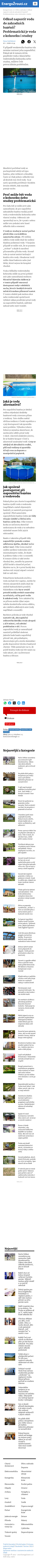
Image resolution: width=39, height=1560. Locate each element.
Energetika (9, 1478)
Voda (23, 1498)
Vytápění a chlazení (25, 1493)
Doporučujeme (27, 1532)
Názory (24, 1520)
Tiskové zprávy (11, 1532)
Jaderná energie (11, 1516)
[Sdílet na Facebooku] (29, 42)
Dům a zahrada (21, 10)
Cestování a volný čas (9, 1525)
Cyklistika (25, 1528)
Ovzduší (8, 1502)
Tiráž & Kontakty (9, 1544)
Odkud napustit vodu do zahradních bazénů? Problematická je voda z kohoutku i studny (17, 12)
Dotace (24, 1516)
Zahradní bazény (14, 729)
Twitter (26, 1546)
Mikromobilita (27, 1524)
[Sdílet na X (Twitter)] (34, 42)
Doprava (24, 1467)
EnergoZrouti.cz (8, 10)
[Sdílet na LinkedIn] (23, 703)
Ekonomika (9, 1484)
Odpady (8, 1488)
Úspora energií (27, 1506)
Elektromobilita (11, 1471)
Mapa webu (7, 1548)
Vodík (23, 1502)
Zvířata (8, 1492)
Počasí (7, 1510)
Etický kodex (21, 1544)
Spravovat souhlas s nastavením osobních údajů (18, 1551)
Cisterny (6, 732)
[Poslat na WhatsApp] (23, 42)
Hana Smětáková (9, 41)
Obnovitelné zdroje (26, 1472)
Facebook (18, 1546)
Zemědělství (10, 1506)
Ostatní (24, 1488)
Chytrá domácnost (9, 1465)
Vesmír (8, 1536)
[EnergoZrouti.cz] (14, 3)
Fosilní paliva (26, 1484)
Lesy (6, 1498)
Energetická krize (26, 1511)
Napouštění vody (26, 729)
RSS (31, 1546)
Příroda (8, 1520)
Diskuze (10, 718)
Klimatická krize (25, 1479)
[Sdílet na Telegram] (19, 703)
